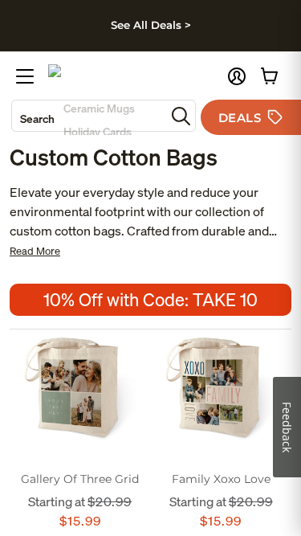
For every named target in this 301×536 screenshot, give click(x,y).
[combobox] (89, 115)
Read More (35, 251)
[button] (237, 76)
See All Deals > (151, 24)
